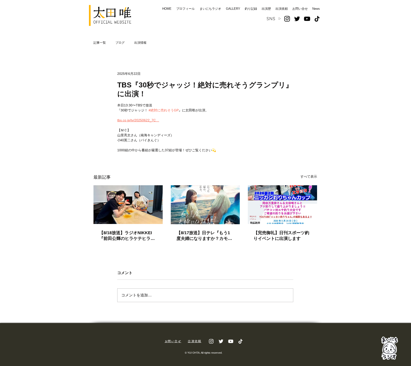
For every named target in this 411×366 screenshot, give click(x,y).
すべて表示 (308, 176)
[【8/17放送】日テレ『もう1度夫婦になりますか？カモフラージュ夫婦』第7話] (205, 204)
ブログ (120, 42)
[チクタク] (240, 341)
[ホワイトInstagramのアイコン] (211, 341)
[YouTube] (307, 19)
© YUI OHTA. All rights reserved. (203, 352)
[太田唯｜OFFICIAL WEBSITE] (112, 15)
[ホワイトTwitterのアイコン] (221, 341)
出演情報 (140, 42)
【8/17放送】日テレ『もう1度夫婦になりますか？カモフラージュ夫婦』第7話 (204, 235)
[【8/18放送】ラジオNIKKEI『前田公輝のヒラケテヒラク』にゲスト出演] (128, 204)
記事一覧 (99, 42)
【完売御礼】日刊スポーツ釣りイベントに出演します (281, 235)
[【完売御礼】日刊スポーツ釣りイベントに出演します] (282, 204)
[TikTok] (317, 19)
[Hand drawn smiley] (389, 348)
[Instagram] (287, 19)
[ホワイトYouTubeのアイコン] (231, 341)
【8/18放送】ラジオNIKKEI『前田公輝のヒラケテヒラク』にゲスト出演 (125, 235)
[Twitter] (297, 19)
